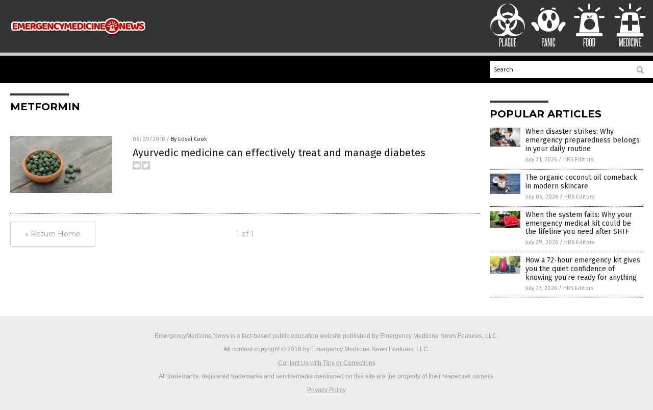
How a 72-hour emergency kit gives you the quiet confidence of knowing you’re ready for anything (582, 269)
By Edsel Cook (189, 139)
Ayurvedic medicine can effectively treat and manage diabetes (279, 153)
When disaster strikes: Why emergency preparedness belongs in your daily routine (582, 140)
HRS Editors (578, 159)
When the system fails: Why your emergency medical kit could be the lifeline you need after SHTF (578, 223)
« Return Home (53, 233)
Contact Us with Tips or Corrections (326, 363)
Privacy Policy (326, 390)
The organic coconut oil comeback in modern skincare (581, 181)
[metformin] (78, 39)
